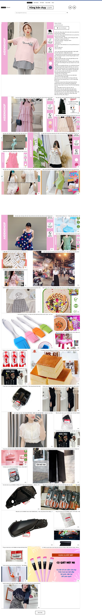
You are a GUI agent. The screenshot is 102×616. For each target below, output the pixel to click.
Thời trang (36, 2)
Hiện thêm (40, 612)
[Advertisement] (40, 18)
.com (40, 7)
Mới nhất (8, 7)
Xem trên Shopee (62, 27)
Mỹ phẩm (42, 2)
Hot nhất (3, 7)
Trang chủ (29, 2)
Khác (53, 2)
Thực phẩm (47, 2)
